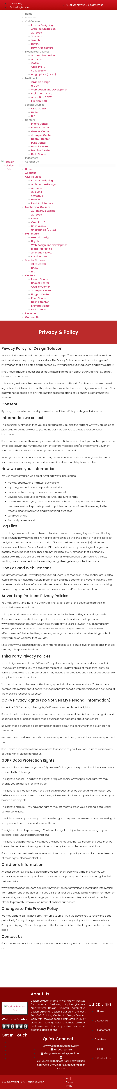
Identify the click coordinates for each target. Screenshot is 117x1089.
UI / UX (35, 86)
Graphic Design (40, 82)
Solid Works (38, 70)
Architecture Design (43, 29)
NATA (34, 112)
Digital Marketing (41, 93)
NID (33, 116)
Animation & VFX (41, 97)
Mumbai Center (40, 150)
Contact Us (32, 161)
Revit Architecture (42, 48)
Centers (30, 120)
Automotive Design (43, 55)
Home (28, 13)
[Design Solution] (15, 1028)
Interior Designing (42, 25)
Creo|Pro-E (38, 67)
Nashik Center (40, 146)
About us (30, 17)
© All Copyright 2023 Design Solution (23, 1082)
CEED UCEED (38, 108)
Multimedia (31, 78)
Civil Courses (32, 21)
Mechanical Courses (37, 51)
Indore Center (39, 124)
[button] (67, 165)
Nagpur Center (40, 139)
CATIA (35, 63)
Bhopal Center (40, 127)
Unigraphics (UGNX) (43, 74)
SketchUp (37, 40)
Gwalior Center (40, 131)
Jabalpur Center (41, 135)
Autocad (36, 32)
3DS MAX (36, 36)
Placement (31, 158)
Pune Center (38, 142)
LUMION (35, 44)
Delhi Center (38, 154)
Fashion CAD (39, 101)
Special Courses (34, 105)
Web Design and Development (50, 89)
